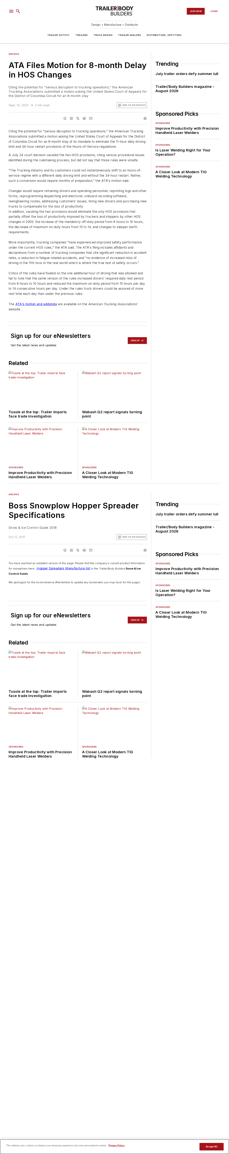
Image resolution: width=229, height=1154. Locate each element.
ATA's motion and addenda (36, 304)
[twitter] (78, 118)
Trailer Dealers (129, 35)
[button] (11, 11)
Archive (14, 54)
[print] (145, 118)
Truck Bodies (103, 35)
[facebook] (65, 118)
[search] (18, 11)
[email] (90, 118)
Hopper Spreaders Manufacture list (63, 568)
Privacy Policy (117, 1145)
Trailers (81, 35)
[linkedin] (71, 118)
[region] (114, 1146)
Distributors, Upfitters (164, 35)
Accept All (211, 1146)
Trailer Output (58, 35)
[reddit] (84, 118)
